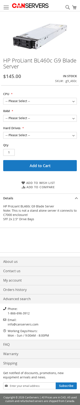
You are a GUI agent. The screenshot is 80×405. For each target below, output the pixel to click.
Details (8, 198)
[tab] (40, 198)
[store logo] (30, 5)
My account (12, 280)
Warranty (10, 353)
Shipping (10, 363)
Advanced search (17, 299)
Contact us (11, 271)
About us (10, 261)
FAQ (6, 344)
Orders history (15, 289)
